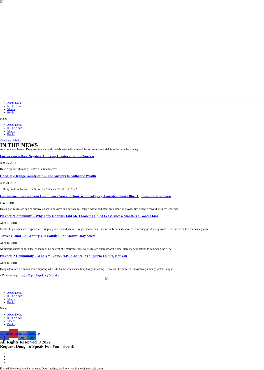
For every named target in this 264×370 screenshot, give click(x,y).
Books (11, 112)
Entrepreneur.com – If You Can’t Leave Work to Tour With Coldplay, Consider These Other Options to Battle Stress (85, 196)
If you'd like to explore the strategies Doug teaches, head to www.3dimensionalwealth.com (51, 368)
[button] (132, 118)
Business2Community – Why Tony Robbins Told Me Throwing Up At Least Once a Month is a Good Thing (79, 216)
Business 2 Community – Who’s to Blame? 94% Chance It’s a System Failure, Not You (63, 256)
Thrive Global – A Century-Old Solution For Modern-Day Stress (47, 236)
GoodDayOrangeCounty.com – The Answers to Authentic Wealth (48, 176)
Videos (11, 109)
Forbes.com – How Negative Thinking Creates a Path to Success (47, 156)
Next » (55, 275)
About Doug (14, 102)
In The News (14, 106)
